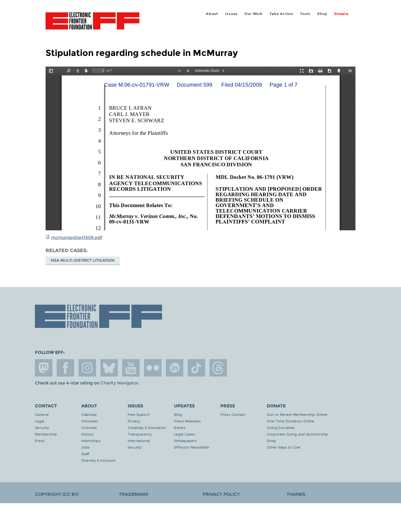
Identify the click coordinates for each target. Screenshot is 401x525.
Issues (231, 14)
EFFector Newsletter (192, 447)
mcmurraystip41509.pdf (76, 237)
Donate (341, 14)
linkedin (174, 368)
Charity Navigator (119, 383)
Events (179, 427)
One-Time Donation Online (290, 421)
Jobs (85, 447)
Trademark (133, 494)
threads (218, 368)
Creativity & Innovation (147, 427)
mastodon (43, 368)
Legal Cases (184, 434)
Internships (91, 441)
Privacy (134, 421)
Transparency (140, 434)
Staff (85, 454)
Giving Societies (281, 427)
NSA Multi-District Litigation (83, 260)
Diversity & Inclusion (98, 460)
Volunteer (89, 421)
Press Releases (187, 421)
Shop (322, 14)
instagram (87, 368)
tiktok (196, 368)
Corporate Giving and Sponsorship (297, 434)
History (87, 434)
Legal (39, 421)
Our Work (253, 14)
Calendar (89, 414)
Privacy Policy (221, 494)
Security (42, 427)
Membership (46, 434)
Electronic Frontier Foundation (92, 24)
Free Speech (139, 414)
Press (40, 441)
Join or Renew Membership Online (297, 414)
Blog (178, 414)
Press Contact (233, 414)
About (212, 14)
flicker (152, 368)
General (42, 414)
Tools (305, 14)
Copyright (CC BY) (57, 494)
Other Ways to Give (283, 447)
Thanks (296, 494)
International (139, 441)
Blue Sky (109, 368)
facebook (65, 368)
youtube (131, 368)
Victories (89, 427)
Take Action (281, 14)
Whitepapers (185, 441)
